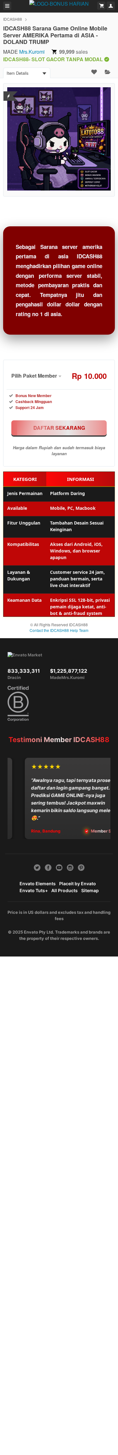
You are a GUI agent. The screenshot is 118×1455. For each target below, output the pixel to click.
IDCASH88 (12, 19)
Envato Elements (38, 883)
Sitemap (90, 890)
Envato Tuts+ (34, 890)
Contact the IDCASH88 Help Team (59, 630)
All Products (64, 890)
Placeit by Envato (77, 883)
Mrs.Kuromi (32, 51)
